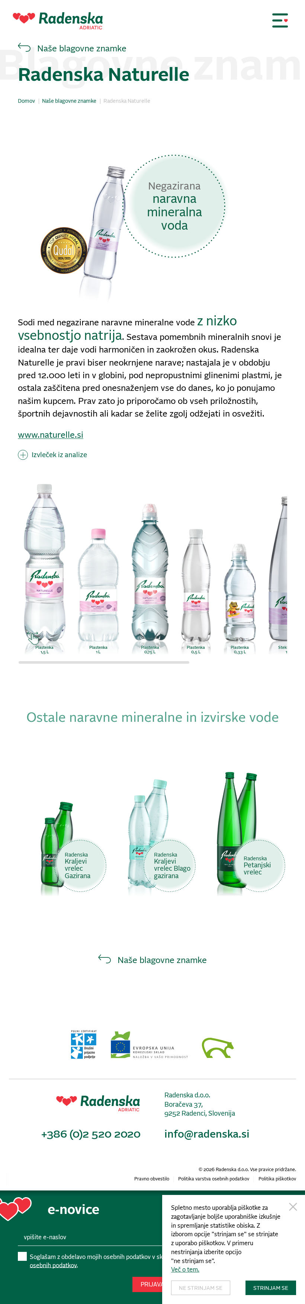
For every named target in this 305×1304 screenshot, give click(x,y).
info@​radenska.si (207, 1134)
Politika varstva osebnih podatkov (213, 1179)
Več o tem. (185, 1270)
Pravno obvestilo (151, 1179)
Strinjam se (270, 1288)
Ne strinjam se (200, 1288)
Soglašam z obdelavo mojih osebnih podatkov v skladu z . (148, 1261)
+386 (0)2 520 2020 (91, 1134)
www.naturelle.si (50, 435)
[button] (280, 20)
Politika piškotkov (277, 1179)
